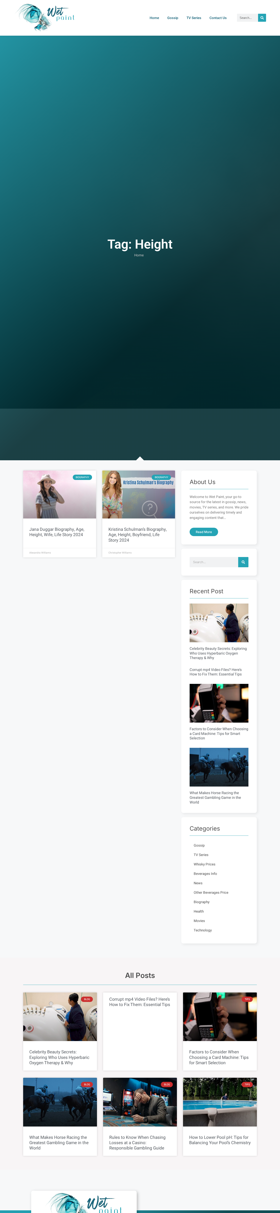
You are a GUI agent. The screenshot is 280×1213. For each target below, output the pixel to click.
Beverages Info (205, 873)
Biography (201, 902)
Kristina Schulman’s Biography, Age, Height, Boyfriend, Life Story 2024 (137, 534)
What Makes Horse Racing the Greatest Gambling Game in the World (215, 797)
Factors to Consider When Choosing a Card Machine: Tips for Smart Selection (219, 733)
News (198, 883)
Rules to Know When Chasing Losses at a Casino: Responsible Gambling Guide (137, 1142)
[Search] (262, 18)
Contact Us (218, 18)
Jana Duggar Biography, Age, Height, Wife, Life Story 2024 (56, 532)
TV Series (194, 18)
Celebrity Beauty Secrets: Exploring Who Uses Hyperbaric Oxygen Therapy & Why (218, 653)
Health (199, 911)
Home (154, 18)
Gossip (172, 18)
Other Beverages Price (211, 892)
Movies (199, 920)
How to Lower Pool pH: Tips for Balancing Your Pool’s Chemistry (220, 1140)
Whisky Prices (204, 864)
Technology (203, 930)
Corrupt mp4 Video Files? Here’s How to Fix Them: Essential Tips (216, 672)
